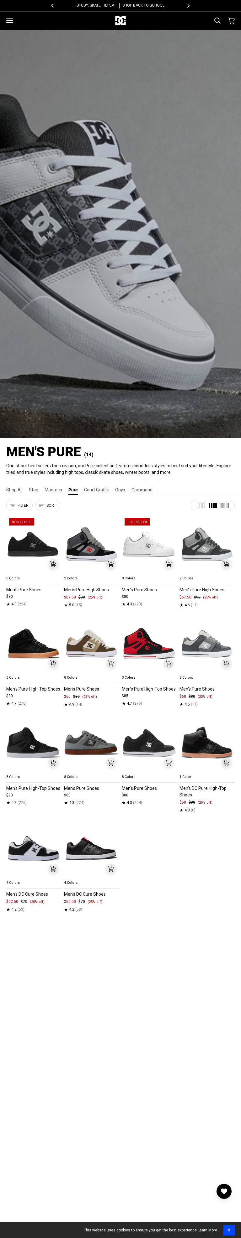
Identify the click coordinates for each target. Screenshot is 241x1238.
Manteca (53, 489)
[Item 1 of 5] (91, 544)
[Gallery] (34, 544)
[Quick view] (53, 564)
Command (142, 489)
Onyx (120, 489)
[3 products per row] (201, 505)
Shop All (14, 489)
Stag (33, 489)
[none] (34, 571)
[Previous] (53, 5)
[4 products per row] (213, 505)
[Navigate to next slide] (56, 571)
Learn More (207, 1230)
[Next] (188, 5)
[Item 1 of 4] (34, 544)
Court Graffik (96, 489)
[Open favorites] (224, 1191)
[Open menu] (9, 20)
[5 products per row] (225, 505)
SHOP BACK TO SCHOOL (143, 5)
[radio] (15, 571)
